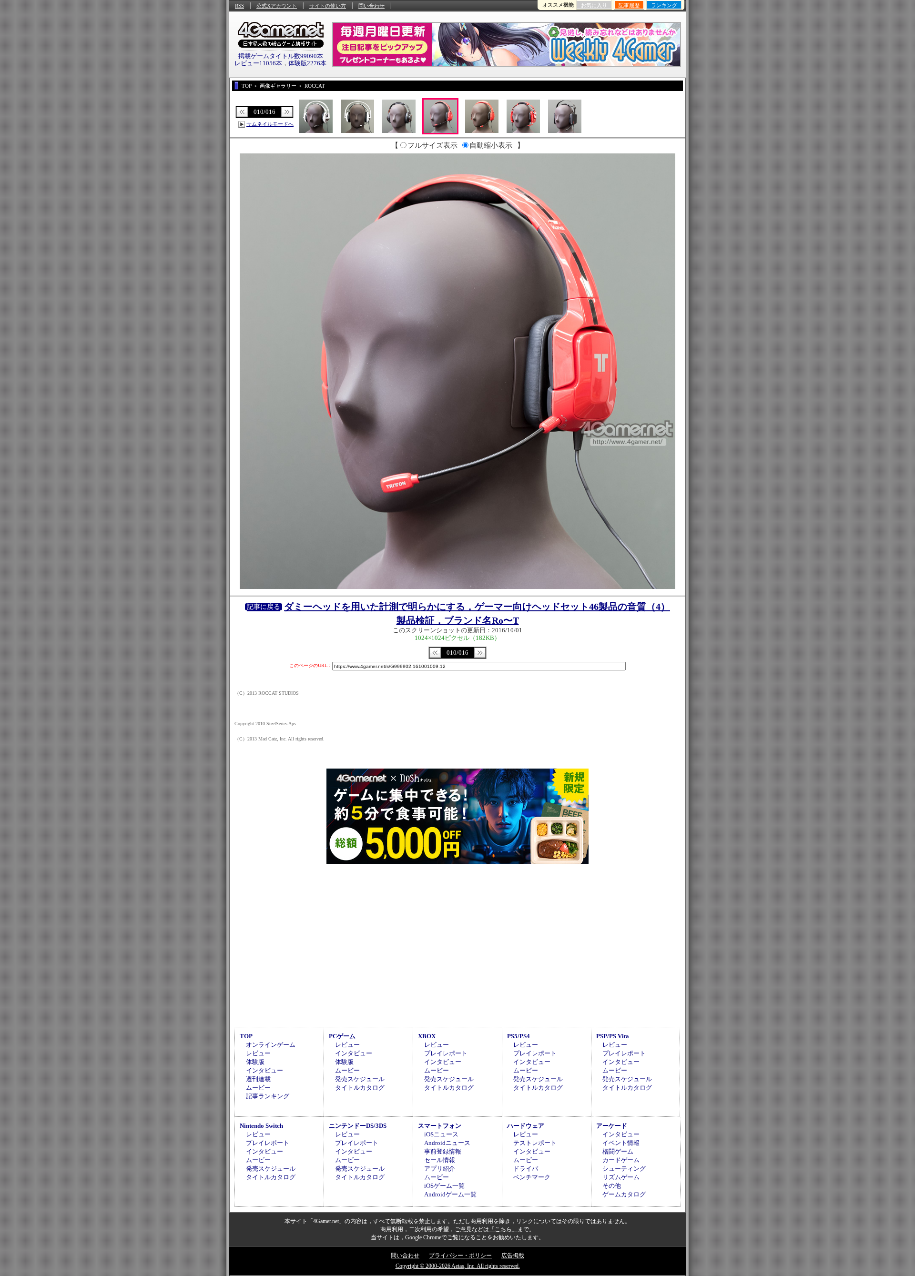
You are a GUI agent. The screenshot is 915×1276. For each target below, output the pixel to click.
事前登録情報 (442, 1151)
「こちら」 (503, 1229)
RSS (239, 6)
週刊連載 (258, 1079)
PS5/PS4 (518, 1036)
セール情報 (439, 1160)
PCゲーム (342, 1036)
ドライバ (525, 1168)
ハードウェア (525, 1125)
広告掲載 (512, 1255)
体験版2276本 (307, 63)
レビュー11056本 (258, 63)
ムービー (258, 1087)
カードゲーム (621, 1160)
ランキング (664, 5)
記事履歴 (629, 5)
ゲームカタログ (624, 1194)
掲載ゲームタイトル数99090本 (280, 56)
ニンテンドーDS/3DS (357, 1125)
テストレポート (535, 1142)
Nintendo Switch (261, 1125)
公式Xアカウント (276, 6)
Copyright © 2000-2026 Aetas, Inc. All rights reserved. (458, 1266)
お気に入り (594, 5)
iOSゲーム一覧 (444, 1185)
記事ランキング (267, 1096)
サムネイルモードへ (270, 124)
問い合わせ (371, 6)
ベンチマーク (531, 1177)
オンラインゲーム (270, 1044)
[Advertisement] (457, 944)
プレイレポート (446, 1053)
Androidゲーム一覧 (450, 1194)
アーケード (611, 1125)
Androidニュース (447, 1142)
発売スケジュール (360, 1079)
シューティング (624, 1168)
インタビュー (264, 1070)
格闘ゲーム (617, 1151)
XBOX (427, 1036)
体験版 (255, 1061)
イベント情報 (621, 1142)
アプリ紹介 (439, 1168)
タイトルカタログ (360, 1087)
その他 (611, 1185)
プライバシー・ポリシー (460, 1255)
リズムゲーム (621, 1177)
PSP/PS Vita (612, 1036)
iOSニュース (441, 1134)
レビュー (258, 1053)
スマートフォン (439, 1125)
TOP (246, 1036)
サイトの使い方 (327, 6)
